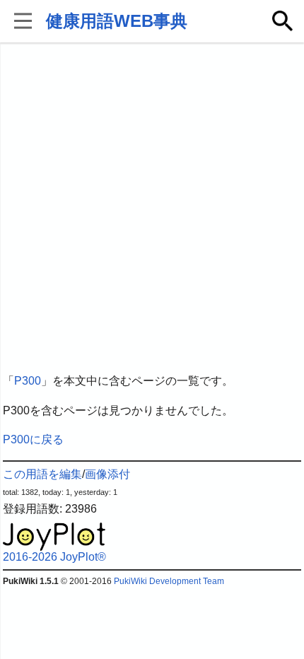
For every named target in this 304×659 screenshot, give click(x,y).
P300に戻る (33, 439)
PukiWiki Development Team (169, 581)
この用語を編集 (42, 474)
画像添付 (107, 474)
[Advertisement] (152, 209)
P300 (27, 381)
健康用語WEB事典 (116, 20)
